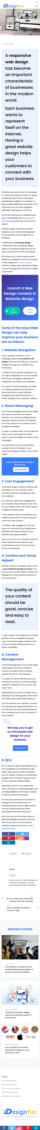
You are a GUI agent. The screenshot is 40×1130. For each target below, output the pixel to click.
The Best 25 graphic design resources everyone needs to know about (18, 1015)
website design (26, 853)
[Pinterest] (8, 838)
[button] (37, 2)
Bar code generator (9, 1084)
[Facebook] (8, 834)
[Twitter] (22, 834)
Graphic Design (24, 262)
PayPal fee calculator (10, 1092)
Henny (20, 30)
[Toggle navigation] (36, 6)
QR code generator (9, 1081)
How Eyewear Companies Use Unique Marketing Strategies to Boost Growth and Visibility (19, 969)
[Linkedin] (8, 843)
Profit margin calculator (11, 1088)
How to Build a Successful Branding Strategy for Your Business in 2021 (17, 1050)
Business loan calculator (11, 1096)
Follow (13, 875)
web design (13, 853)
